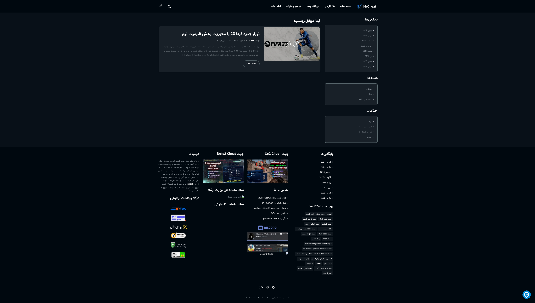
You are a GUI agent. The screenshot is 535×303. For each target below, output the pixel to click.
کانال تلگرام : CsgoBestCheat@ (272, 198)
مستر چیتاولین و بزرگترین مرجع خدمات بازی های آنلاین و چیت (366, 6)
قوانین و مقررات (293, 6)
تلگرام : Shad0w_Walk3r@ (274, 218)
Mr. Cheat (250, 40)
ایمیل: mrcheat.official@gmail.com (270, 208)
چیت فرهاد (320, 214)
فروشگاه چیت (313, 6)
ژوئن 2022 (367, 51)
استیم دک (309, 263)
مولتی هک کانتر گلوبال (323, 268)
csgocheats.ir (193, 184)
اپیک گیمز (328, 263)
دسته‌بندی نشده (365, 99)
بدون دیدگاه (221, 40)
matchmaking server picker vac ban (317, 248)
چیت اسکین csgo (312, 224)
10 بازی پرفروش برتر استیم (322, 258)
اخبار (370, 94)
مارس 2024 (367, 35)
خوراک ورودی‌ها (365, 126)
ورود (370, 121)
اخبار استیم (310, 214)
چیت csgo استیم (308, 234)
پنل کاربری (330, 6)
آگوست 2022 (366, 46)
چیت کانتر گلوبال (325, 219)
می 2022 (368, 56)
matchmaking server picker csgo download (314, 253)
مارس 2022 (367, 66)
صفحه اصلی (346, 6)
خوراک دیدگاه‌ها (365, 132)
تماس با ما (276, 6)
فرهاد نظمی (316, 238)
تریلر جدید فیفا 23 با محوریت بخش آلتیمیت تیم (221, 34)
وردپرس (369, 137)
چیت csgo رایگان (325, 234)
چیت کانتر (308, 268)
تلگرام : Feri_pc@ (278, 213)
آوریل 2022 (367, 61)
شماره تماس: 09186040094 (274, 203)
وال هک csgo (303, 258)
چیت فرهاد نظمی (309, 219)
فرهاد (300, 268)
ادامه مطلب (251, 63)
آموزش (369, 89)
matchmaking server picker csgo (318, 243)
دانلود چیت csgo (325, 228)
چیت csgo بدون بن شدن (306, 228)
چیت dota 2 (327, 224)
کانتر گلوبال (327, 273)
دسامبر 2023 (367, 40)
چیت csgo (327, 238)
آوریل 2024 (367, 30)
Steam (318, 263)
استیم (329, 214)
